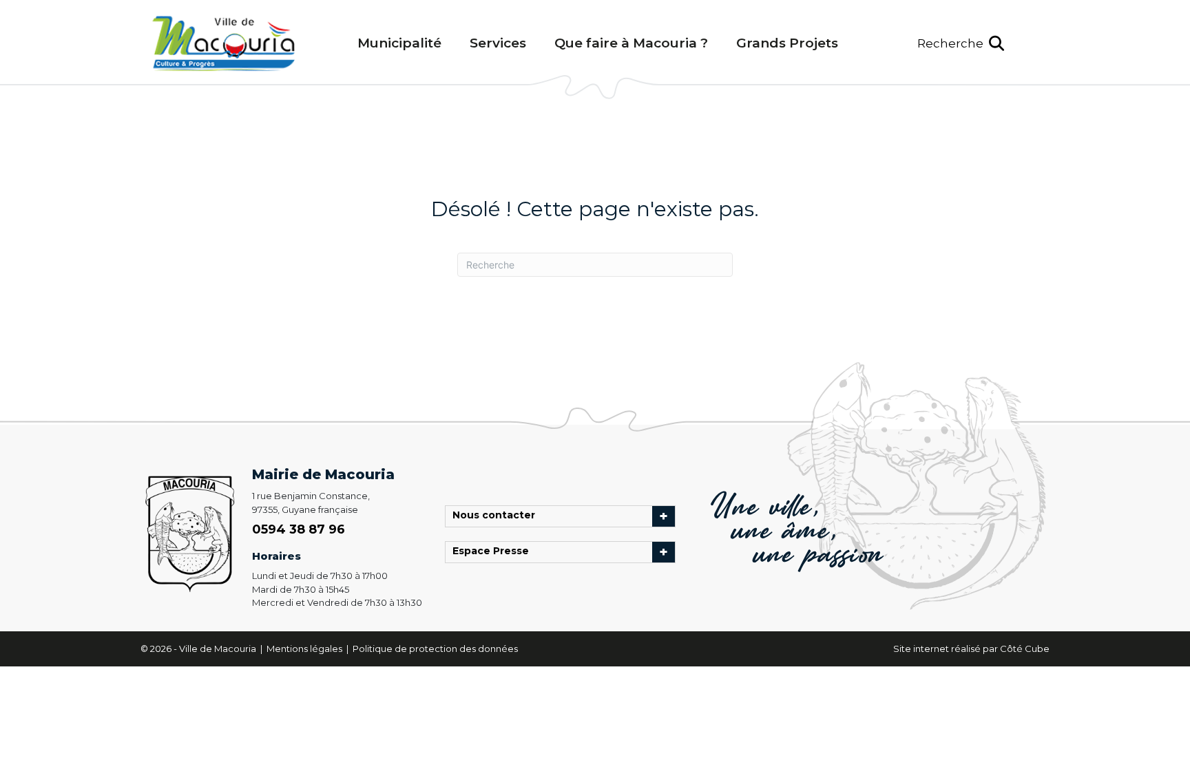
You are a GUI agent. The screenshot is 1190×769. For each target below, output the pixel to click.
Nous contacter (497, 516)
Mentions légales (305, 648)
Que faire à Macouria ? (631, 43)
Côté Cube (1025, 648)
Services (498, 43)
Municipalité (399, 43)
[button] (960, 43)
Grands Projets (787, 43)
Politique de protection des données (435, 648)
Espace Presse (494, 552)
